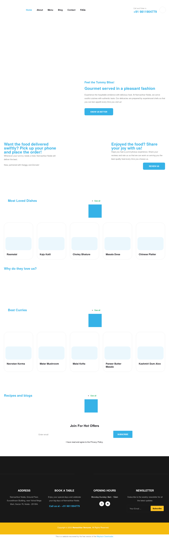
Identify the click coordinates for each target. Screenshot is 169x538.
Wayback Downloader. (105, 536)
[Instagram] (101, 503)
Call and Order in (139, 8)
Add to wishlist (29, 227)
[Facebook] (107, 503)
